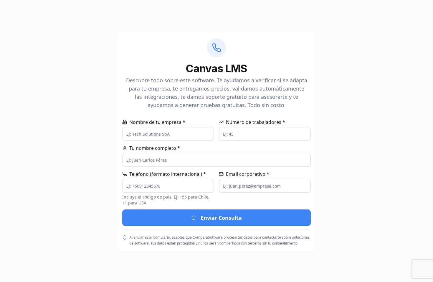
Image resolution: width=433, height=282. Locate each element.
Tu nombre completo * (154, 148)
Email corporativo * (247, 174)
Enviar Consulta (221, 217)
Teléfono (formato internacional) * (167, 174)
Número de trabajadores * (255, 122)
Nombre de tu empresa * (157, 122)
